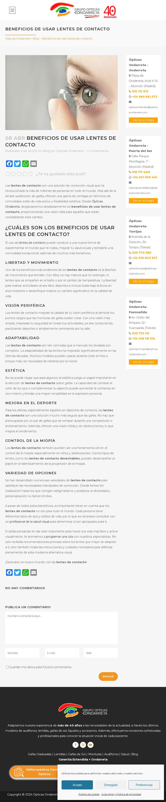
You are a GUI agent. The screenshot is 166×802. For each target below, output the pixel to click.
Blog (36, 38)
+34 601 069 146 (144, 177)
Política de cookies (89, 794)
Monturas (95, 754)
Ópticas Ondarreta (17, 38)
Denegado (111, 785)
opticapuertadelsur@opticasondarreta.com (143, 190)
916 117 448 (141, 172)
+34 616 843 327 (144, 258)
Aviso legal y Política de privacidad (121, 794)
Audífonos (111, 754)
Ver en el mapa (143, 120)
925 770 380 (141, 252)
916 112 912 (140, 91)
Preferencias (144, 785)
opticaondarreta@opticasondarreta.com (143, 110)
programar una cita (59, 536)
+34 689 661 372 (144, 96)
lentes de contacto (32, 243)
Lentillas (60, 754)
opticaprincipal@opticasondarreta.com (143, 351)
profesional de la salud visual (29, 521)
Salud (125, 754)
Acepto (77, 785)
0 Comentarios (98, 151)
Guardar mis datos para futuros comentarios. (40, 667)
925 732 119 (140, 333)
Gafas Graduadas (39, 754)
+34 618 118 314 (143, 338)
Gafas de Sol (77, 754)
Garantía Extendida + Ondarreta (83, 759)
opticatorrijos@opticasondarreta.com (143, 271)
